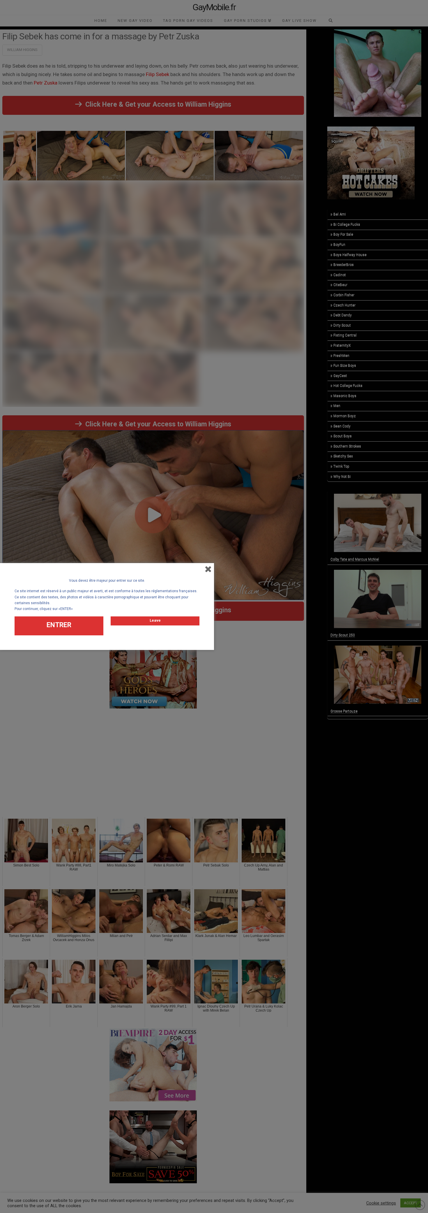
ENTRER (59, 625)
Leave (155, 620)
